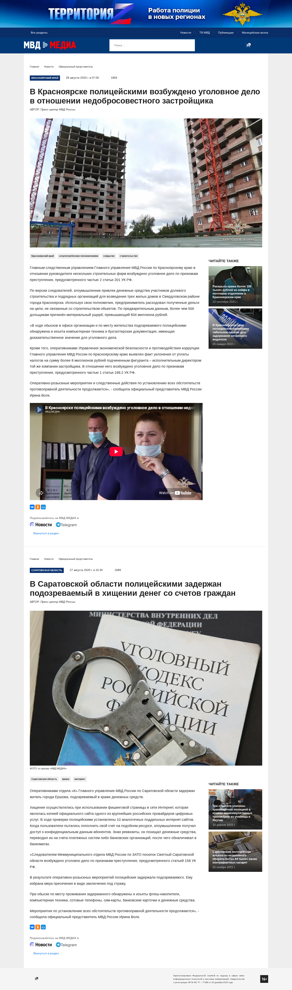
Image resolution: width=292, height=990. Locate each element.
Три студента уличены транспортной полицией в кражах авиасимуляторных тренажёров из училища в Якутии (232, 813)
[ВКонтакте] (32, 507)
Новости (185, 32)
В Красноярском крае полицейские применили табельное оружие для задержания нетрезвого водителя (231, 332)
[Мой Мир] (43, 507)
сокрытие (109, 256)
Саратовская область (44, 779)
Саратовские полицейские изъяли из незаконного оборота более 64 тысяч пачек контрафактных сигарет (235, 857)
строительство (128, 256)
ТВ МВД (204, 32)
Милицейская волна (255, 32)
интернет (79, 779)
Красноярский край (42, 256)
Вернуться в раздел (46, 533)
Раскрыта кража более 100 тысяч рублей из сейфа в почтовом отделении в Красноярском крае (232, 292)
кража (65, 779)
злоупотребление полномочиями (78, 256)
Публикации (226, 32)
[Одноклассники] (37, 507)
